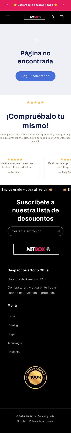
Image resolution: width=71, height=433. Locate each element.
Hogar (12, 334)
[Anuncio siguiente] (64, 5)
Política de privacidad (42, 421)
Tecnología (15, 343)
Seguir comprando (36, 76)
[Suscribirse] (59, 231)
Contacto (14, 352)
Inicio (11, 316)
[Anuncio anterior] (7, 5)
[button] (8, 17)
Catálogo (14, 325)
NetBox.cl (31, 416)
